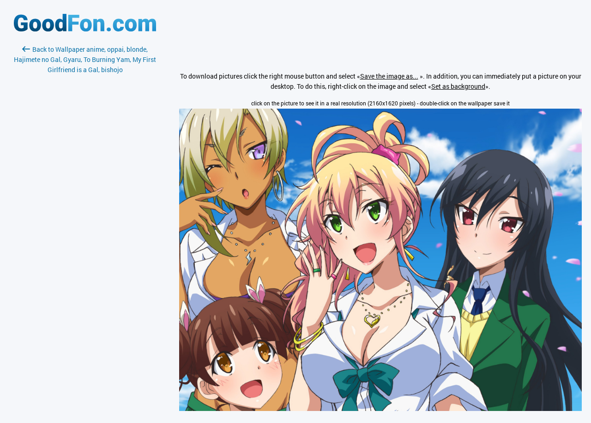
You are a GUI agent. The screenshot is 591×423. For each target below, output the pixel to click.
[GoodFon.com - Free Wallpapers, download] (85, 29)
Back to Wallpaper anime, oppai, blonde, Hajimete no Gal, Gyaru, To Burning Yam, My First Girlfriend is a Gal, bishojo (85, 59)
